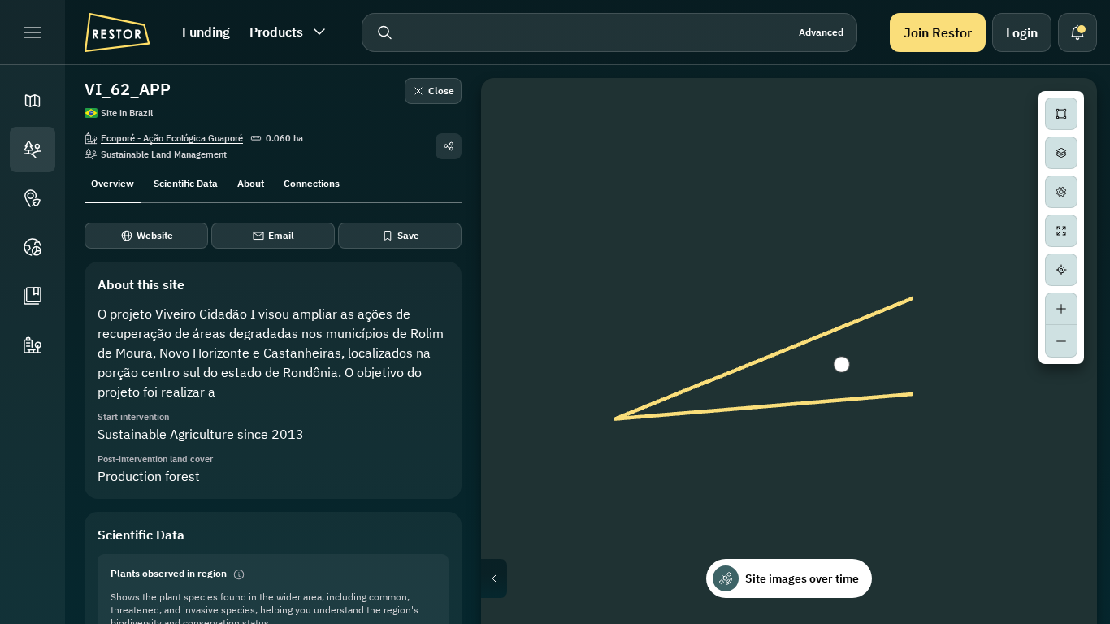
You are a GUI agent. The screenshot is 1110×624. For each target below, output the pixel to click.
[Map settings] (1061, 192)
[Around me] (1061, 270)
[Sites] (32, 149)
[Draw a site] (1061, 114)
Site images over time (802, 578)
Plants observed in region (169, 573)
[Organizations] (32, 344)
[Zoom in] (1061, 308)
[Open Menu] (32, 32)
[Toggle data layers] (1061, 152)
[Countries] (32, 247)
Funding (206, 32)
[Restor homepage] (117, 32)
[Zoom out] (1061, 341)
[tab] (113, 182)
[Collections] (32, 295)
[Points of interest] (32, 198)
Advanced (821, 32)
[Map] (32, 101)
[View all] (1061, 230)
